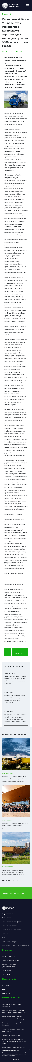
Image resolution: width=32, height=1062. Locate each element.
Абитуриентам (6, 918)
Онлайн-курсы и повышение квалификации (15, 946)
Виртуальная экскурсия (9, 942)
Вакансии (5, 934)
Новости (4, 989)
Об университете (7, 914)
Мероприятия (6, 993)
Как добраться (6, 971)
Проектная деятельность (10, 926)
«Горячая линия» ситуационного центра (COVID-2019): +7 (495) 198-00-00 (14, 1041)
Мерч (3, 938)
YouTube (16, 893)
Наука (4, 52)
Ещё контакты (6, 975)
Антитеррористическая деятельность (14, 1047)
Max (22, 893)
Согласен (16, 1059)
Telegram (5, 893)
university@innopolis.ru (10, 960)
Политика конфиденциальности (11, 1035)
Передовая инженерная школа (11, 930)
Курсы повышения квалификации (12, 922)
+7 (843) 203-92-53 (8, 956)
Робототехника (16, 52)
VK (11, 893)
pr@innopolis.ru (7, 985)
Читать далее (17, 652)
